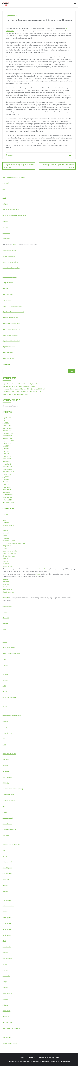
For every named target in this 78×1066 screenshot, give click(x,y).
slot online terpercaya (9, 829)
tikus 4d (5, 548)
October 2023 (7, 500)
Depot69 (5, 559)
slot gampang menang (9, 250)
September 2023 (8, 502)
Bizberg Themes (65, 1061)
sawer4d (5, 561)
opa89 (4, 198)
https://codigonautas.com (10, 318)
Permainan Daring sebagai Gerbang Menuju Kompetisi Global (24, 389)
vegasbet (6, 579)
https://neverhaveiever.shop (11, 323)
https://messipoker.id (9, 347)
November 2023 (8, 497)
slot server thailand (8, 906)
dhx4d (4, 941)
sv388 (4, 745)
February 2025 (7, 459)
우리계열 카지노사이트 (9, 754)
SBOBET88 (6, 598)
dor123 (5, 806)
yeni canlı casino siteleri (10, 1043)
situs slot (6, 564)
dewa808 (5, 288)
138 (4, 739)
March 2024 (7, 487)
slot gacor (5, 204)
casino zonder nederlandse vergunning (14, 215)
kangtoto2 (6, 533)
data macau (6, 233)
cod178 (5, 520)
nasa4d (5, 629)
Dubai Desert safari (8, 795)
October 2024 (7, 469)
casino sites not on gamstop (11, 268)
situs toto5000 (7, 300)
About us (21, 1057)
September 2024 (8, 472)
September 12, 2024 (13, 16)
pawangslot (6, 239)
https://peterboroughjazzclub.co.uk (13, 312)
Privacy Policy (53, 1057)
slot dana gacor (7, 958)
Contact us (31, 1057)
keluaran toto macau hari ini (11, 844)
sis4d (4, 659)
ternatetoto (6, 976)
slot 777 (38, 574)
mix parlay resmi (7, 818)
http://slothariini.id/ (8, 294)
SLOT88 (5, 706)
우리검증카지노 (7, 733)
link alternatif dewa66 (9, 800)
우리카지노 (6, 783)
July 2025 (6, 446)
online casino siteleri (9, 648)
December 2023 (8, 495)
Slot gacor (6, 999)
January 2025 (7, 461)
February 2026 (7, 428)
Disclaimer (42, 1057)
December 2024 (8, 464)
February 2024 (7, 490)
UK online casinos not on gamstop (13, 789)
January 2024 (7, 492)
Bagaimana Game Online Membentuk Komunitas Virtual (22, 392)
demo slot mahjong (9, 553)
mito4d (5, 536)
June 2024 (6, 479)
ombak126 (6, 1017)
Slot (4, 850)
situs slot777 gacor (9, 541)
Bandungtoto (7, 918)
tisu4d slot (6, 879)
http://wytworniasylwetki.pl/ (11, 329)
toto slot (5, 952)
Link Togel (6, 760)
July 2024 (6, 477)
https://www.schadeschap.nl (11, 1028)
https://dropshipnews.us (10, 335)
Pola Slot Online (7, 1022)
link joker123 (7, 546)
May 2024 (6, 482)
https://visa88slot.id (9, 358)
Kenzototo (6, 523)
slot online (6, 835)
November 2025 (8, 436)
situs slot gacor (7, 868)
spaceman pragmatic (10, 551)
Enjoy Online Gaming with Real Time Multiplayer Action (21, 384)
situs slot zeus (43, 569)
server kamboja (7, 993)
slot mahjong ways (9, 556)
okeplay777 (6, 618)
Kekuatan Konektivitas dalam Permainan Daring (19, 386)
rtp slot (5, 528)
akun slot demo (7, 606)
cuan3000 (5, 891)
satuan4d (5, 912)
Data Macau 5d (7, 777)
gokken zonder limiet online (11, 209)
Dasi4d (5, 964)
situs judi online (7, 824)
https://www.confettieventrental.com (14, 177)
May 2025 (6, 451)
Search (6, 365)
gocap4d (5, 674)
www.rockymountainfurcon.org (12, 716)
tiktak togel (6, 771)
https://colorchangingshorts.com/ (14, 543)
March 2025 (7, 456)
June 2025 (6, 449)
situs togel (6, 183)
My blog (5, 514)
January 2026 (7, 431)
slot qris (15, 244)
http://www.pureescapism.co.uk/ (12, 306)
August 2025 (7, 443)
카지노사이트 (6, 1011)
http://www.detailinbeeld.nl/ (11, 341)
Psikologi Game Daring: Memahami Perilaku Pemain (58, 166)
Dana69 (5, 530)
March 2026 (7, 425)
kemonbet (6, 582)
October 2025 (7, 438)
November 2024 (8, 466)
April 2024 (6, 484)
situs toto (6, 587)
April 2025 (6, 454)
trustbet (5, 665)
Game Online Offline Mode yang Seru (15, 394)
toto (4, 189)
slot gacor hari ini (8, 566)
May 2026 (6, 420)
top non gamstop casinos (10, 262)
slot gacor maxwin (8, 283)
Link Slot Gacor (7, 1037)
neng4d (5, 856)
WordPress (45, 1061)
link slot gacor (7, 589)
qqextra (5, 642)
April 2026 (6, 423)
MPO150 (5, 227)
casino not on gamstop (9, 697)
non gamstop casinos (9, 256)
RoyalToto (6, 538)
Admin (10, 156)
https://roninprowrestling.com (12, 653)
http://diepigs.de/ (8, 353)
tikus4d (5, 692)
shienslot (6, 584)
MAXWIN (5, 765)
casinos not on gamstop (10, 277)
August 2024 (7, 474)
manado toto (7, 947)
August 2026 (7, 418)
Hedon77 (5, 612)
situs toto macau (8, 525)
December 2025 (8, 433)
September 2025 (8, 441)
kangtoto (5, 623)
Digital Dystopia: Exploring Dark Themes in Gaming (19, 166)
